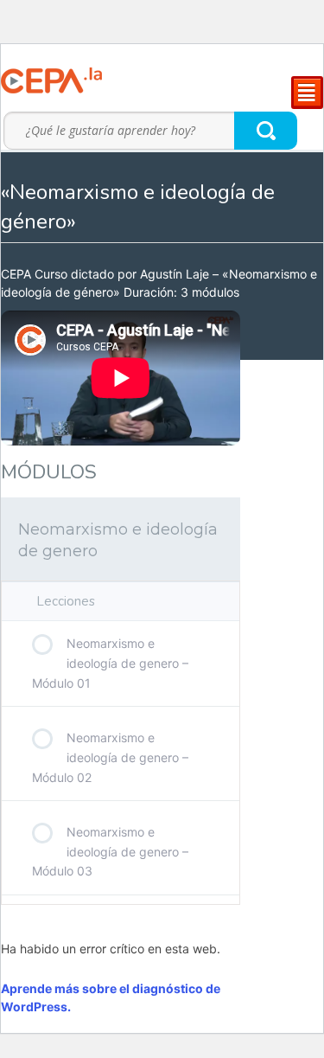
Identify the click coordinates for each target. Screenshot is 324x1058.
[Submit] (266, 130)
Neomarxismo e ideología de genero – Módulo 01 (110, 662)
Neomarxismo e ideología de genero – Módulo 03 (110, 851)
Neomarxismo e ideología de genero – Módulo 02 (110, 757)
